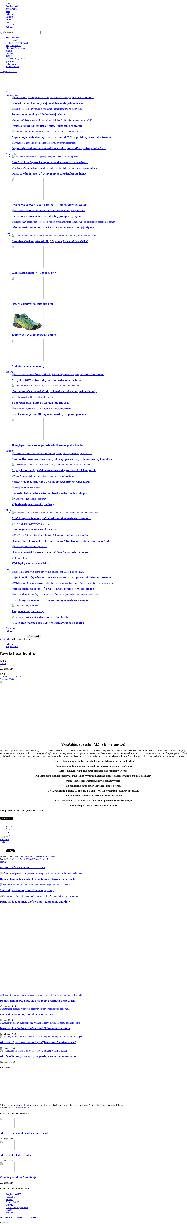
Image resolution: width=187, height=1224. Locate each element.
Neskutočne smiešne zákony (28, 366)
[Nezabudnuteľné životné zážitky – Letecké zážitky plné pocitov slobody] (46, 385)
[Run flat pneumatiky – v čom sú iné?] (28, 267)
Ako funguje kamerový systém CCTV (34, 529)
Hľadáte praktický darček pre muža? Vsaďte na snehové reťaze (50, 552)
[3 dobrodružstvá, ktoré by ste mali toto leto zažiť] (35, 397)
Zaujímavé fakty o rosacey (28, 611)
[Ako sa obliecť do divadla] (7, 1149)
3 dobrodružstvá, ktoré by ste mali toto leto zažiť (41, 402)
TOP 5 (9, 56)
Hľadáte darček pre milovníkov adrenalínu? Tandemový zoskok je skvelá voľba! (60, 540)
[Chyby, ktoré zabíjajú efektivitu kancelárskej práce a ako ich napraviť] (53, 464)
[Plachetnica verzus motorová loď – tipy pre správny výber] (48, 210)
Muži (8, 19)
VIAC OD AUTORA (34, 867)
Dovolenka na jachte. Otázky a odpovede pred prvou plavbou (49, 414)
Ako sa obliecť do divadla (15, 1155)
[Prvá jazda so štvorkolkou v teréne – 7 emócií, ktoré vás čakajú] (28, 199)
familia (9, 51)
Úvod (8, 3)
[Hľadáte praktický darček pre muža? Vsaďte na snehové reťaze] (29, 546)
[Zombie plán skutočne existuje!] (7, 1171)
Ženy (8, 22)
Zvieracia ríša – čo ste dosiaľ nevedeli (38, 856)
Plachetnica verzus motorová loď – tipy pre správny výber (47, 216)
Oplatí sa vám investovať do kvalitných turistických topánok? (49, 173)
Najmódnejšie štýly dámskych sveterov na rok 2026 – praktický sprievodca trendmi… (63, 137)
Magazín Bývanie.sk (15, 48)
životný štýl (11, 9)
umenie (9, 832)
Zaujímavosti (12, 6)
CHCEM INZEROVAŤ (17, 43)
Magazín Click (12, 37)
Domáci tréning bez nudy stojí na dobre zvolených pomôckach (49, 103)
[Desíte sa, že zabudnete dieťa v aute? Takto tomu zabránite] (52, 120)
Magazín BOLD (13, 45)
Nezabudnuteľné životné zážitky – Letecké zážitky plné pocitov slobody (54, 391)
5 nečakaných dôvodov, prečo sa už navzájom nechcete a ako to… (51, 518)
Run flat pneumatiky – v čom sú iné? (34, 272)
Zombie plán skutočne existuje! (18, 1177)
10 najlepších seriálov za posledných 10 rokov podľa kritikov (48, 445)
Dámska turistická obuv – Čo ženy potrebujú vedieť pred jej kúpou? (53, 227)
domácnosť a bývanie (17, 1207)
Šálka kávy (11, 64)
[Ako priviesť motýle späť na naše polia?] (7, 1127)
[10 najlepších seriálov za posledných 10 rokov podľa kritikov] (28, 439)
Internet (9, 16)
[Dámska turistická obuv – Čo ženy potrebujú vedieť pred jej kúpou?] (63, 222)
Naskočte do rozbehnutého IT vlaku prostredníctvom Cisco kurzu (51, 481)
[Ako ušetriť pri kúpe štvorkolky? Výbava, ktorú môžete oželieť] (54, 235)
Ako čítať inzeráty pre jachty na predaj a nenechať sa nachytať (50, 162)
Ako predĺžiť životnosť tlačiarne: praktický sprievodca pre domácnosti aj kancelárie (62, 459)
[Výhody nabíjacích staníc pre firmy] (29, 498)
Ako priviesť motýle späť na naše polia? (24, 1132)
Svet (8, 11)
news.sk (9, 53)
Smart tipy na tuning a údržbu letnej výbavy (38, 114)
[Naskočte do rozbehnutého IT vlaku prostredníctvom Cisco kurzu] (43, 476)
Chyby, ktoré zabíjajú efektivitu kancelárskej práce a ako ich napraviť (54, 470)
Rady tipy (10, 24)
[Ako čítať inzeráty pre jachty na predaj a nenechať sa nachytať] (45, 156)
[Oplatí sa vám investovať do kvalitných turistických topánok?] (56, 168)
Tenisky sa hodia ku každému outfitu (34, 334)
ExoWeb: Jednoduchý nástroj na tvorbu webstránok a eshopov (50, 493)
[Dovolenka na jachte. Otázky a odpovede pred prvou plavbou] (41, 408)
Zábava (9, 14)
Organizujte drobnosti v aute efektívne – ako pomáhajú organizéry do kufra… (59, 148)
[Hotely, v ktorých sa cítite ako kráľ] (28, 298)
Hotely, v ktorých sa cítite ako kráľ (32, 303)
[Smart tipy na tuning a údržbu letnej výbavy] (47, 109)
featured (9, 829)
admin (3, 663)
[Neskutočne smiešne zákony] (28, 360)
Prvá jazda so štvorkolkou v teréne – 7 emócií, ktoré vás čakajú (49, 204)
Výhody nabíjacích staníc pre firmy (33, 504)
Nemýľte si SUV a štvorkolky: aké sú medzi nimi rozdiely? (47, 380)
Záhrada (9, 27)
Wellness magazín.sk (15, 58)
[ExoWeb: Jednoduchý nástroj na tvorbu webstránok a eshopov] (26, 487)
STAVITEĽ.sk (12, 66)
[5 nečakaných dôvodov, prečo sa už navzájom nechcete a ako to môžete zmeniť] (55, 512)
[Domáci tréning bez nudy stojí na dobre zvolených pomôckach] (53, 97)
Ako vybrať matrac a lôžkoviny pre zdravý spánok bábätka (48, 622)
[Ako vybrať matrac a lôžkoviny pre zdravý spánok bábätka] (40, 617)
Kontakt (15, 40)
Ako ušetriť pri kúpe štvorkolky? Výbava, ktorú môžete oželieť (50, 241)
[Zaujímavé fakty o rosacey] (25, 605)
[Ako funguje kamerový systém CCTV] (30, 524)
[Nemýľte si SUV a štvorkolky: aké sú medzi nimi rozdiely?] (58, 374)
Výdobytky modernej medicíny (30, 563)
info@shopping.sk (24, 1107)
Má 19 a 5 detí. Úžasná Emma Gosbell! (30, 859)
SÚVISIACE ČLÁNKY (12, 867)
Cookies (5, 1223)
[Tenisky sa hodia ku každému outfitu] (28, 329)
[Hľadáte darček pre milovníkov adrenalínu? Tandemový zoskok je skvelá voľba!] (50, 535)
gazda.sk (10, 61)
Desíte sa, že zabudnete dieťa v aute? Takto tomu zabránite (47, 125)
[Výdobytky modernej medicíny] (20, 558)
